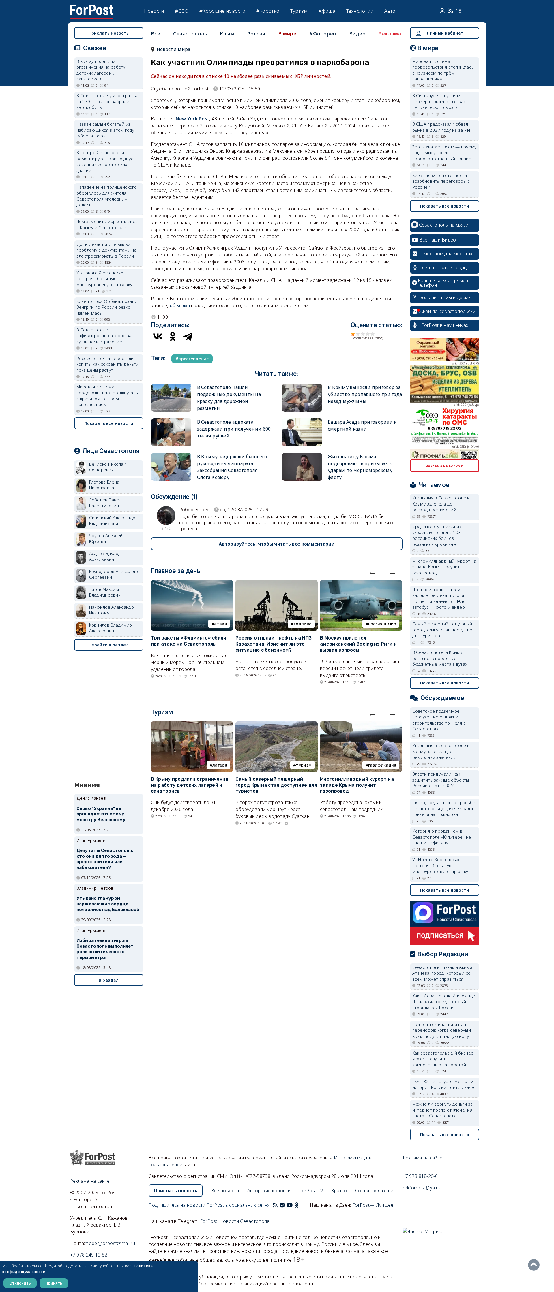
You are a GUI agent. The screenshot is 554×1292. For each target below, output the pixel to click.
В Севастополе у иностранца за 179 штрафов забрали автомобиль (107, 101)
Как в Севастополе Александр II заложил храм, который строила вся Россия (444, 1001)
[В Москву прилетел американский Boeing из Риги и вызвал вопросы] (361, 583)
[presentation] (372, 572)
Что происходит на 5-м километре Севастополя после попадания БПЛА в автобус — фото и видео (438, 598)
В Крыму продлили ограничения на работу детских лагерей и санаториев (189, 785)
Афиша (327, 10)
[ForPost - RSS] (275, 1205)
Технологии (360, 10)
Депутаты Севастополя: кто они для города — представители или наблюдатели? (104, 859)
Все (155, 33)
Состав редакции (374, 1190)
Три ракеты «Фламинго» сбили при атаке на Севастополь (189, 641)
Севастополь (190, 33)
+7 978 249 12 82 (88, 1255)
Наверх (535, 1265)
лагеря (219, 765)
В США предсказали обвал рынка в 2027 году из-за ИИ (441, 127)
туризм (304, 765)
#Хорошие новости (222, 10)
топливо (302, 624)
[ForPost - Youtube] (290, 1205)
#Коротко (267, 10)
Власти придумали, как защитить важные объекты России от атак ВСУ (440, 780)
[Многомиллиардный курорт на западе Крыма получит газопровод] (361, 725)
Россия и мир (382, 624)
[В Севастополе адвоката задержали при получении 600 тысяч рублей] (171, 420)
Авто (389, 10)
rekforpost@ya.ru (422, 1188)
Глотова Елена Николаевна (104, 485)
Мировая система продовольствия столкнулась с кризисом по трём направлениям (107, 396)
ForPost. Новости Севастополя (234, 1221)
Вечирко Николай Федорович (107, 467)
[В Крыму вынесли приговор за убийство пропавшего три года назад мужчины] (302, 386)
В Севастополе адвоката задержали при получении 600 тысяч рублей (234, 429)
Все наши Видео (437, 239)
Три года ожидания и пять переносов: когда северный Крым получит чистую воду (441, 1030)
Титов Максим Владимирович (105, 592)
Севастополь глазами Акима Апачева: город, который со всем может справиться (442, 973)
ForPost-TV (311, 1190)
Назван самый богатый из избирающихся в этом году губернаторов (105, 130)
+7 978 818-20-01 (422, 1176)
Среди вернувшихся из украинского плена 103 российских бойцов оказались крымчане (436, 535)
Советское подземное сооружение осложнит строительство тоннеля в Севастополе (439, 720)
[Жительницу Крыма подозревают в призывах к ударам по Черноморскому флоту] (302, 455)
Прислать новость (109, 33)
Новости (154, 10)
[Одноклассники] (173, 336)
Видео (357, 33)
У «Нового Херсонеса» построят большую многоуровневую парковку (104, 278)
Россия (256, 33)
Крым (227, 33)
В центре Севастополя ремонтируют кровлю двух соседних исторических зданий (104, 161)
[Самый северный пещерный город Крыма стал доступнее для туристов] (276, 725)
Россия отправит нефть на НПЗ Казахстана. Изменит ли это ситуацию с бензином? (273, 644)
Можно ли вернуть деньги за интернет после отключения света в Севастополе (442, 1110)
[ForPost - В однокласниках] (297, 1205)
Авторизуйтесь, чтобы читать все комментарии (276, 544)
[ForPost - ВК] (282, 1205)
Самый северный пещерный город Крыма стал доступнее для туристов (276, 785)
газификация (382, 765)
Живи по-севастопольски (447, 311)
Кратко (339, 1190)
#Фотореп (322, 33)
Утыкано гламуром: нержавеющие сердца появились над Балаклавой (108, 904)
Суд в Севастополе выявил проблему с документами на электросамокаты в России (106, 250)
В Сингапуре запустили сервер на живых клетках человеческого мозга (439, 101)
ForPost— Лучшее (373, 1205)
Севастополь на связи (444, 225)
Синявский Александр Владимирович (112, 521)
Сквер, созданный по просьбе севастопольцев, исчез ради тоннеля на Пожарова (444, 808)
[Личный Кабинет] (443, 11)
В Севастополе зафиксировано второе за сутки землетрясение (104, 335)
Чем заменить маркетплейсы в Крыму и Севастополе (107, 224)
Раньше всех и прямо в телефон (444, 282)
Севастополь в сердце (444, 267)
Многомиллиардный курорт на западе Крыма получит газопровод (357, 785)
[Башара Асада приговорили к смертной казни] (302, 420)
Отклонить (20, 1283)
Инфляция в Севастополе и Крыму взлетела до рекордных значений (441, 503)
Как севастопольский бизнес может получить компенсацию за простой (442, 1058)
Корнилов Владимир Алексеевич (110, 628)
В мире (287, 34)
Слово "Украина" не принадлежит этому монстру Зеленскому (101, 814)
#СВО (181, 10)
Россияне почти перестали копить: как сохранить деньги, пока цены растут (108, 364)
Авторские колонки (269, 1190)
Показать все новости (108, 423)
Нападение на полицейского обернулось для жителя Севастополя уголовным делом (106, 196)
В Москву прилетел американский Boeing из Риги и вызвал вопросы (358, 644)
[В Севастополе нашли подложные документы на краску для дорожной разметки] (171, 386)
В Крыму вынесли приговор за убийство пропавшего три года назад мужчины (365, 394)
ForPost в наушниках (445, 325)
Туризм (299, 10)
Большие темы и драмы (445, 297)
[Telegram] (188, 336)
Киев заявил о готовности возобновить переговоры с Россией (441, 181)
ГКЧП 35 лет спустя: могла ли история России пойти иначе (443, 1084)
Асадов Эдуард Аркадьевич (105, 556)
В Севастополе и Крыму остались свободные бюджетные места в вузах (439, 658)
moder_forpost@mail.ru (110, 1243)
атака (220, 624)
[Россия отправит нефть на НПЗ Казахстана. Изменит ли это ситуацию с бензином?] (276, 583)
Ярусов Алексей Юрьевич (106, 538)
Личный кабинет (444, 33)
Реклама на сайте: (423, 1158)
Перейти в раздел (109, 645)
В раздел (109, 980)
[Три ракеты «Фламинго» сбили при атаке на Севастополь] (192, 583)
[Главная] (91, 8)
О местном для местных (446, 253)
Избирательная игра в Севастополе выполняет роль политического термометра (105, 949)
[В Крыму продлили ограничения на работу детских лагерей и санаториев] (192, 725)
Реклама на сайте (90, 1181)
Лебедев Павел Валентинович (105, 503)
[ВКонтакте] (158, 336)
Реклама (390, 34)
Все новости (225, 1190)
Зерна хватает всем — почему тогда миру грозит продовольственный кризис (444, 152)
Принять (53, 1283)
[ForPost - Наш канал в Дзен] (301, 1205)
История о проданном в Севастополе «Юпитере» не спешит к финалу (441, 837)
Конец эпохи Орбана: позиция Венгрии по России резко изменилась (108, 307)
